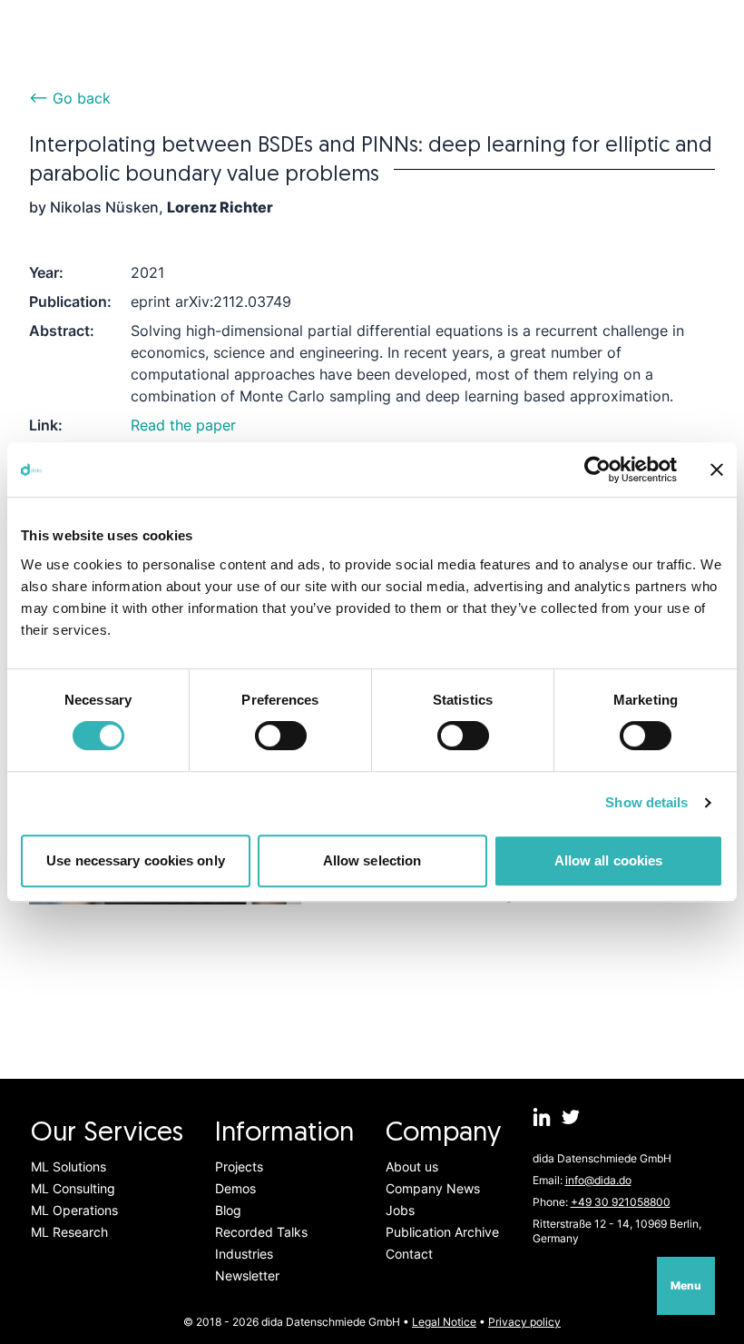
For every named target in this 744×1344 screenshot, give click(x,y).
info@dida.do (598, 1180)
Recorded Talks (261, 1232)
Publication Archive (442, 1232)
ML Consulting (73, 1188)
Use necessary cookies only (135, 860)
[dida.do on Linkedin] (541, 1117)
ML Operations (74, 1210)
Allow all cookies (608, 860)
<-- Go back (70, 98)
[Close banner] (716, 469)
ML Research (69, 1232)
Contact (409, 1253)
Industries (244, 1253)
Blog (228, 1210)
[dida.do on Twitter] (570, 1117)
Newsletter (247, 1275)
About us (412, 1166)
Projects (239, 1166)
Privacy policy (524, 1322)
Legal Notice (444, 1322)
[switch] (281, 735)
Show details (646, 802)
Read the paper (183, 425)
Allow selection (372, 860)
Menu (686, 1285)
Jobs (400, 1210)
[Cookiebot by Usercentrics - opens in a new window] (597, 469)
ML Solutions (68, 1166)
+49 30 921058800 (621, 1202)
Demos (235, 1188)
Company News (433, 1188)
